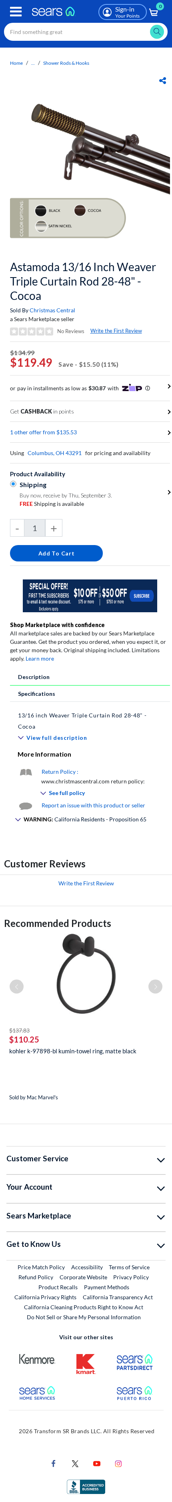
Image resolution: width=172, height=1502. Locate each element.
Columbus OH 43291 (55, 452)
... (33, 63)
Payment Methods (106, 1287)
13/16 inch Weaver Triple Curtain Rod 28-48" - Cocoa (82, 721)
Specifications (36, 693)
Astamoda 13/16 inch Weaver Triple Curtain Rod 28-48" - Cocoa (83, 281)
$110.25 (24, 1039)
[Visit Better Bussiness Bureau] (86, 1485)
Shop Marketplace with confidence (57, 624)
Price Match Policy (41, 1267)
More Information (44, 754)
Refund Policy (35, 1277)
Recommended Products (57, 923)
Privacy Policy (131, 1277)
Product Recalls (58, 1287)
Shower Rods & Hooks (66, 63)
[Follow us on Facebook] (54, 1462)
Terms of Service (129, 1267)
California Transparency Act (118, 1297)
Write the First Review (116, 331)
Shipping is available (52, 503)
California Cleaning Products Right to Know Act (83, 1307)
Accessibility (87, 1267)
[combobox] (86, 32)
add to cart (56, 553)
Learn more (40, 658)
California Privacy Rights (45, 1297)
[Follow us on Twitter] (75, 1462)
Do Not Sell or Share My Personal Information (84, 1317)
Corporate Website (84, 1276)
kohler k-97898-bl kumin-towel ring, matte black (72, 1051)
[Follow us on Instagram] (118, 1462)
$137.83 (19, 1030)
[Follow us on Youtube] (97, 1462)
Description (34, 676)
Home (16, 63)
